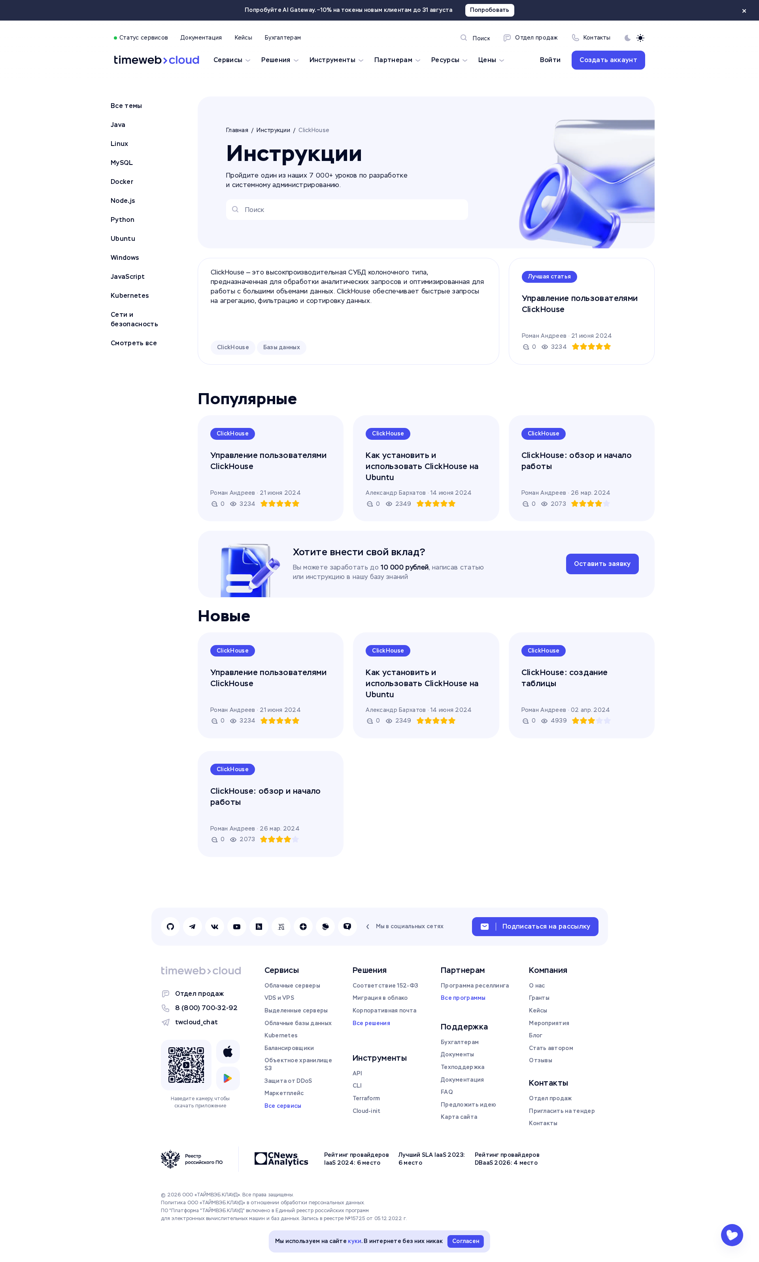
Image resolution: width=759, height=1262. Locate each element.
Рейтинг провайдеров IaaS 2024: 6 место (356, 1158)
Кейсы (538, 1010)
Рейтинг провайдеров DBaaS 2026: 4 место (507, 1158)
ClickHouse (233, 347)
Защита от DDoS (288, 1080)
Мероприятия (549, 1023)
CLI (357, 1085)
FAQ (447, 1091)
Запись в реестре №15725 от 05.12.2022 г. (354, 1218)
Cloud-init (367, 1110)
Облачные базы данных (298, 1023)
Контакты (543, 1123)
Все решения (371, 1023)
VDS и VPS (279, 997)
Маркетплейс (284, 1093)
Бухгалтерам (460, 1042)
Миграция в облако (380, 997)
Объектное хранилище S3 (298, 1064)
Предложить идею (468, 1104)
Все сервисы (283, 1105)
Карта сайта (459, 1116)
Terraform (366, 1098)
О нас (537, 985)
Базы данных (281, 347)
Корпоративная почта (384, 1010)
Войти (550, 60)
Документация (462, 1079)
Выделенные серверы (296, 1010)
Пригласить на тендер (562, 1110)
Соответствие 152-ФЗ (385, 985)
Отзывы (540, 1060)
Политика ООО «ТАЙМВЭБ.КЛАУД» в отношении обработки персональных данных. (263, 1203)
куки (354, 1241)
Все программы (463, 997)
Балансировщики (289, 1048)
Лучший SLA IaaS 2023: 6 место (431, 1158)
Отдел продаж (199, 994)
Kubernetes (281, 1035)
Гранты (539, 997)
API (358, 1073)
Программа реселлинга (475, 985)
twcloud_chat (196, 1022)
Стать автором (551, 1048)
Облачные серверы (292, 985)
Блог (535, 1035)
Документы (457, 1054)
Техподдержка (462, 1067)
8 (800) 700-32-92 (206, 1008)
